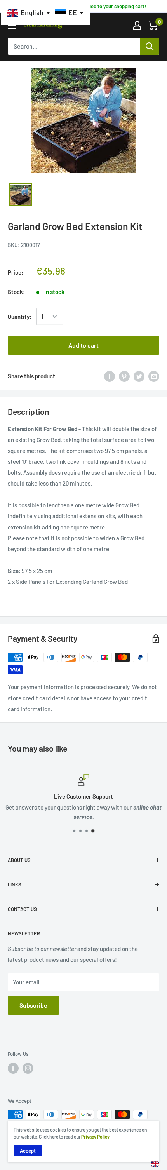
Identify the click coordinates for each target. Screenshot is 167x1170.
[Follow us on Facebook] (13, 1068)
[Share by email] (153, 376)
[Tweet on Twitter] (139, 376)
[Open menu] (12, 26)
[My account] (137, 25)
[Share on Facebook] (109, 376)
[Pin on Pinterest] (124, 376)
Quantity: (19, 316)
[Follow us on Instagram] (28, 1068)
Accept (28, 1150)
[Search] (149, 46)
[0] (153, 25)
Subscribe (33, 1005)
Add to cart (83, 345)
